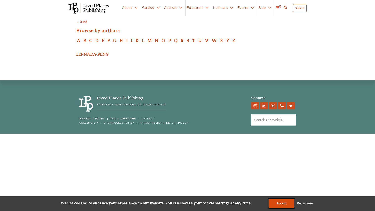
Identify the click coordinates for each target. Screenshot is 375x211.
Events (243, 8)
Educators (195, 8)
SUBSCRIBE (128, 118)
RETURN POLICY (177, 123)
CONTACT (147, 118)
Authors (171, 8)
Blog (262, 8)
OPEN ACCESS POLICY (119, 123)
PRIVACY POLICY (150, 123)
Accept (282, 203)
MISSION (84, 118)
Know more (305, 203)
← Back (81, 22)
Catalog (148, 8)
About (127, 8)
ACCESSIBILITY (89, 123)
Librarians (221, 8)
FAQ (113, 118)
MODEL (100, 118)
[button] (285, 8)
